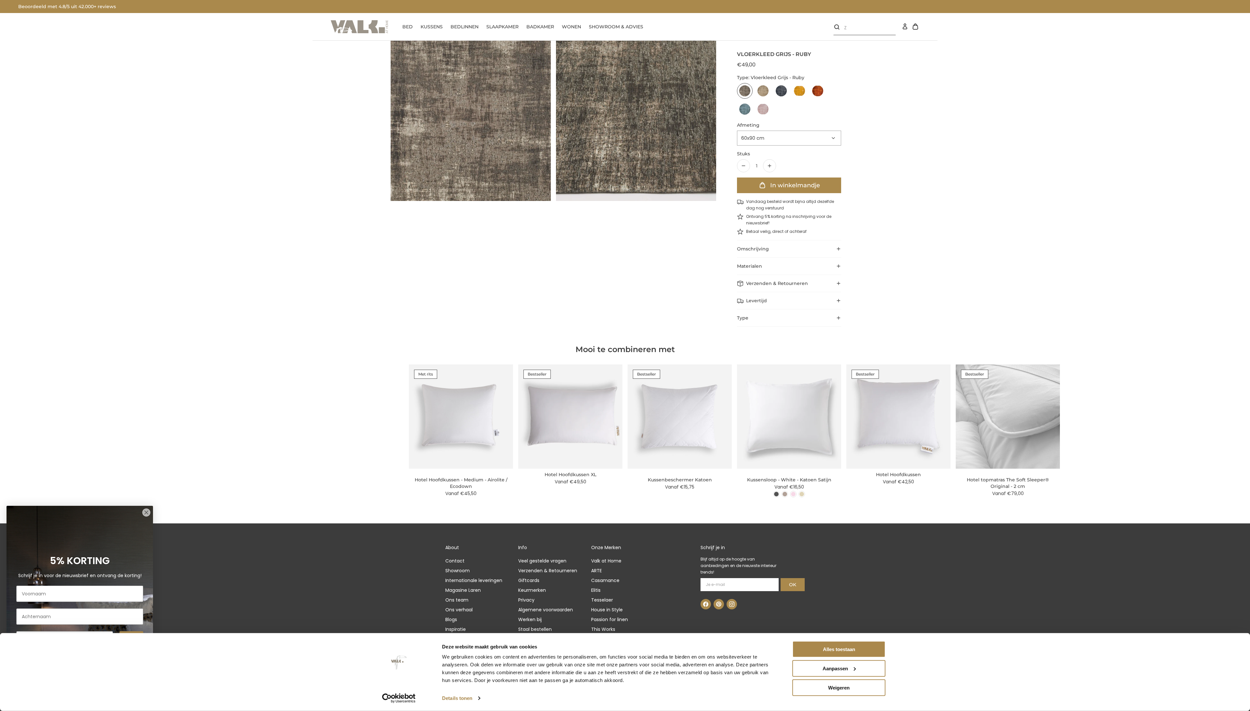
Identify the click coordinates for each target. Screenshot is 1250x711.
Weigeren (839, 687)
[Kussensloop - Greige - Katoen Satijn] (785, 494)
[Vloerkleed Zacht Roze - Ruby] (763, 109)
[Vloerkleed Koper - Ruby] (818, 91)
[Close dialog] (146, 512)
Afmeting (748, 125)
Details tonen (457, 698)
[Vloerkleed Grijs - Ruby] (745, 91)
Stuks (743, 154)
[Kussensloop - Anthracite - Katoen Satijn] (776, 494)
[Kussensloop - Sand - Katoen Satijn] (801, 494)
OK (792, 585)
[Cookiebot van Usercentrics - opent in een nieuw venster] (398, 698)
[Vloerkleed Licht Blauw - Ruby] (745, 109)
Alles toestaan (839, 649)
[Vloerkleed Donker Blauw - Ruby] (781, 91)
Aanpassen (835, 668)
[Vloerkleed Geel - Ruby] (799, 91)
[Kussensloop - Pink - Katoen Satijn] (793, 494)
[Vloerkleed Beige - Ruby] (763, 91)
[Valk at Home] (359, 26)
